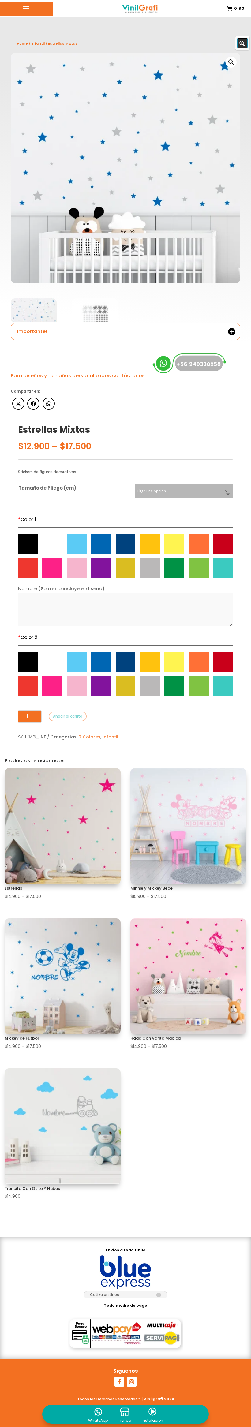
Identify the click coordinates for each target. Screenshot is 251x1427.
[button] (231, 62)
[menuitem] (98, 1414)
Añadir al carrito (67, 716)
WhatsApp (98, 1420)
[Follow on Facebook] (119, 1382)
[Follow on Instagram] (132, 1382)
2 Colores (89, 737)
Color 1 (27, 519)
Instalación (152, 1420)
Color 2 (27, 637)
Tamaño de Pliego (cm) (47, 488)
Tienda (124, 1420)
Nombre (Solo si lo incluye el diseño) (61, 588)
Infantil (110, 737)
